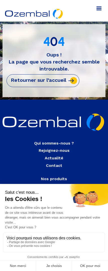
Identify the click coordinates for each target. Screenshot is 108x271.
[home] (33, 11)
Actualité (54, 158)
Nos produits (54, 178)
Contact (54, 165)
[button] (98, 8)
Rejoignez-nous (54, 150)
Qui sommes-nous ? (54, 143)
